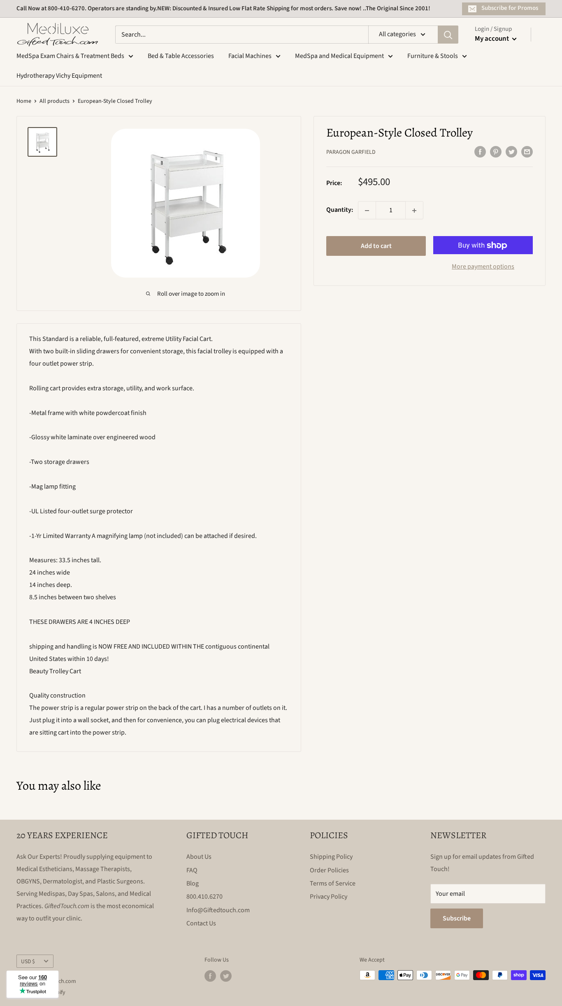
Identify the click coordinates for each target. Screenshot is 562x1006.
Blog (192, 883)
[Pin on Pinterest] (496, 152)
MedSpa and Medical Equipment (339, 55)
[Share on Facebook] (480, 152)
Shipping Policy (331, 856)
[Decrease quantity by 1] (367, 210)
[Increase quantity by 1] (414, 210)
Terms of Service (332, 883)
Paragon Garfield (351, 152)
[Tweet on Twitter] (511, 152)
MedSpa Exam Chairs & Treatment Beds (70, 55)
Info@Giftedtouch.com (218, 910)
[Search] (448, 34)
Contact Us (201, 923)
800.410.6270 (204, 896)
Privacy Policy (328, 896)
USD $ (28, 961)
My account (492, 39)
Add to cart (376, 246)
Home (23, 101)
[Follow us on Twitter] (226, 976)
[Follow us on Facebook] (210, 976)
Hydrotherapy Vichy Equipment (59, 75)
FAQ (191, 870)
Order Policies (329, 870)
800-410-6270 (66, 8)
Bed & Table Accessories (181, 55)
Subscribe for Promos (509, 8)
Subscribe (457, 918)
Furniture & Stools (432, 55)
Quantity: (339, 210)
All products (54, 101)
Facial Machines (250, 55)
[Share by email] (527, 152)
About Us (198, 856)
